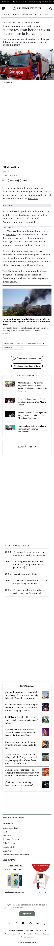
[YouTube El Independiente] (23, 924)
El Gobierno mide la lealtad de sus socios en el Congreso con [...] (29, 591)
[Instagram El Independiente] (31, 924)
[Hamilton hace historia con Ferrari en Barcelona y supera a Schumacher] (10, 429)
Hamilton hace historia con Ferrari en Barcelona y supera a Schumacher (32, 429)
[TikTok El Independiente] (45, 924)
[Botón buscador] (50, 8)
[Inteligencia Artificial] (15, 887)
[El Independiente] (27, 8)
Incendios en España (36, 344)
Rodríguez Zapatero (11, 839)
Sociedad (26, 22)
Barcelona (33, 198)
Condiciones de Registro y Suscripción (18, 934)
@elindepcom (8, 171)
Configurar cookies (27, 937)
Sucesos (36, 22)
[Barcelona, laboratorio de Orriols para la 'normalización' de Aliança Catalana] (10, 402)
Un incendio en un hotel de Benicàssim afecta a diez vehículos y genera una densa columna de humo (26, 321)
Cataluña (7, 22)
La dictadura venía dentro (25, 574)
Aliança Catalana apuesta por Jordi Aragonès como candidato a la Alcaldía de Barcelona (32, 415)
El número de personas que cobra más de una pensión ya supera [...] (29, 553)
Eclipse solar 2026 (10, 828)
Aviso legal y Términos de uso (36, 931)
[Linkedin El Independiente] (38, 924)
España (15, 15)
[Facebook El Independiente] (16, 924)
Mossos (18, 265)
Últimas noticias (18, 2)
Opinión (5, 15)
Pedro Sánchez (9, 843)
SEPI (5, 832)
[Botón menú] (3, 8)
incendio (28, 195)
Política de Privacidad (15, 931)
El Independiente (11, 167)
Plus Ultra (7, 835)
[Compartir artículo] (4, 180)
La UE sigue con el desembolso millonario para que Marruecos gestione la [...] (28, 564)
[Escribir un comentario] (24, 180)
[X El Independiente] (9, 924)
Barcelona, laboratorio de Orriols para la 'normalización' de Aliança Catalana (32, 402)
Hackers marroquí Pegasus (34, 2)
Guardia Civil (8, 847)
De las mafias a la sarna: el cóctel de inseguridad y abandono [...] (30, 582)
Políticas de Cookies (42, 934)
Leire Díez (7, 851)
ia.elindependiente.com (14, 892)
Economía (27, 15)
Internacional (42, 15)
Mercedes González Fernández (16, 854)
